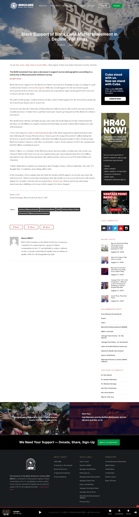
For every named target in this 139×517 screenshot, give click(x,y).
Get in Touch (84, 461)
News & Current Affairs (69, 28)
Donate (107, 166)
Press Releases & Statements (111, 314)
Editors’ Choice (110, 477)
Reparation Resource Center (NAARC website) (114, 360)
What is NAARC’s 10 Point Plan (115, 171)
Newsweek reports (37, 88)
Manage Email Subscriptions (90, 477)
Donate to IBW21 (85, 465)
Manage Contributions (88, 469)
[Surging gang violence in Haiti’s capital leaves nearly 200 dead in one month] (35, 418)
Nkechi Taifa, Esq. (107, 397)
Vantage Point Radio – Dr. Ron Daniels (114, 342)
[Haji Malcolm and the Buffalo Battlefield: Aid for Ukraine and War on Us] (104, 418)
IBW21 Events (110, 465)
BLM (58, 209)
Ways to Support (108, 442)
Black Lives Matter (47, 209)
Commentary (110, 473)
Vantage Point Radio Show (89, 488)
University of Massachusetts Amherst (34, 213)
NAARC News (109, 177)
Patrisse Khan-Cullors (70, 209)
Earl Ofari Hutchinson (109, 388)
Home (22, 65)
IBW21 (62, 45)
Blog (27, 65)
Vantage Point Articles (88, 492)
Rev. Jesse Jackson (107, 392)
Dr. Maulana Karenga (108, 384)
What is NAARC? (110, 169)
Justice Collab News (108, 355)
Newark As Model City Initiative (112, 351)
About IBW (57, 461)
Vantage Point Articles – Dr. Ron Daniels (112, 337)
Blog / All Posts (110, 481)
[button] (40, 512)
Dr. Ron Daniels (106, 375)
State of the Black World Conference (114, 346)
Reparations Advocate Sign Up (115, 180)
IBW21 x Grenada (107, 331)
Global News (109, 469)
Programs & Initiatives (62, 473)
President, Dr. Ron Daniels (63, 465)
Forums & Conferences (112, 174)
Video (103, 323)
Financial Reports (60, 477)
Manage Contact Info (87, 481)
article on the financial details (39, 133)
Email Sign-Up (85, 473)
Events (103, 318)
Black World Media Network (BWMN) (114, 327)
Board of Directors (60, 469)
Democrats (57, 181)
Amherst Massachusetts (29, 209)
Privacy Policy (85, 502)
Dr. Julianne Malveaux (109, 379)
